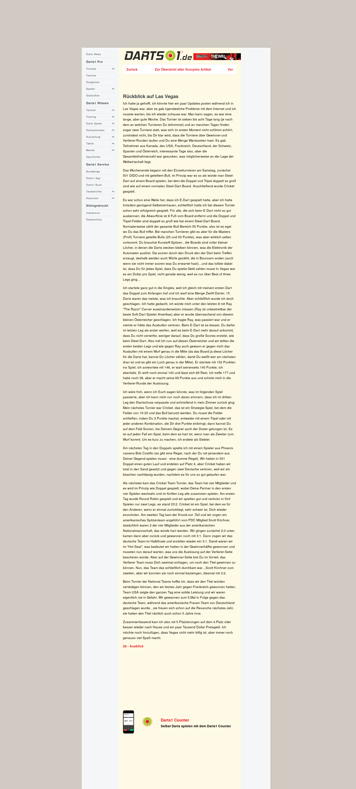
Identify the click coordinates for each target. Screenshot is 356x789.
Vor (230, 69)
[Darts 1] (158, 61)
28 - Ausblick (133, 646)
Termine (91, 75)
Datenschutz (94, 219)
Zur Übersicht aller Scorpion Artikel (183, 69)
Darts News (93, 54)
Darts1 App (93, 178)
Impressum (93, 212)
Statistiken (93, 95)
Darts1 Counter (175, 720)
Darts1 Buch (94, 184)
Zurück (132, 69)
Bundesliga (93, 171)
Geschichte (93, 157)
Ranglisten (93, 82)
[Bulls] (218, 59)
